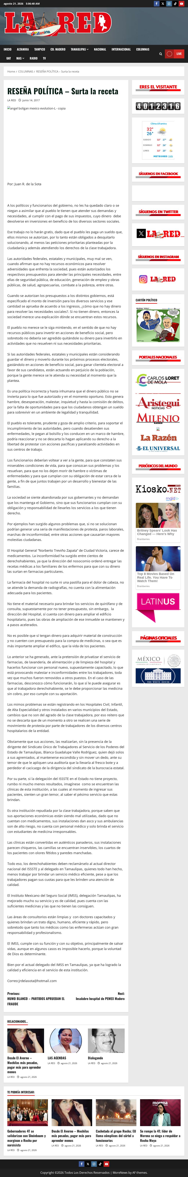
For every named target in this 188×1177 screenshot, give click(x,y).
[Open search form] (160, 53)
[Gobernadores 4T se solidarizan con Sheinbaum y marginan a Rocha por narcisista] (27, 1112)
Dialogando (95, 1057)
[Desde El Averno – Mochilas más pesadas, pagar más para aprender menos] (25, 1041)
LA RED (11, 100)
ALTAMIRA (23, 49)
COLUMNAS (142, 49)
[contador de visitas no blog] (158, 106)
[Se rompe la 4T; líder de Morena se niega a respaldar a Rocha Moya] (160, 1112)
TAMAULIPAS (78, 49)
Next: (100, 996)
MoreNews (120, 1173)
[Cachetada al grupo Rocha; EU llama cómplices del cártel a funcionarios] (116, 1112)
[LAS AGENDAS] (66, 1041)
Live (179, 53)
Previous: (36, 998)
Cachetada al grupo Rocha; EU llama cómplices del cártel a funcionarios (116, 1136)
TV (44, 58)
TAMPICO (39, 49)
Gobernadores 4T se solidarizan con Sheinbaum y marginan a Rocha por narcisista (26, 1138)
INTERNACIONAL (121, 49)
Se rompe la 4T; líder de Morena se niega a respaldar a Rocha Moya (160, 1136)
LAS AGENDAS (57, 1057)
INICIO (7, 49)
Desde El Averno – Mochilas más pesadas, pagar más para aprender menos (24, 1064)
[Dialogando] (106, 1041)
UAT (8, 58)
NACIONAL (100, 49)
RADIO (33, 58)
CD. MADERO (57, 49)
